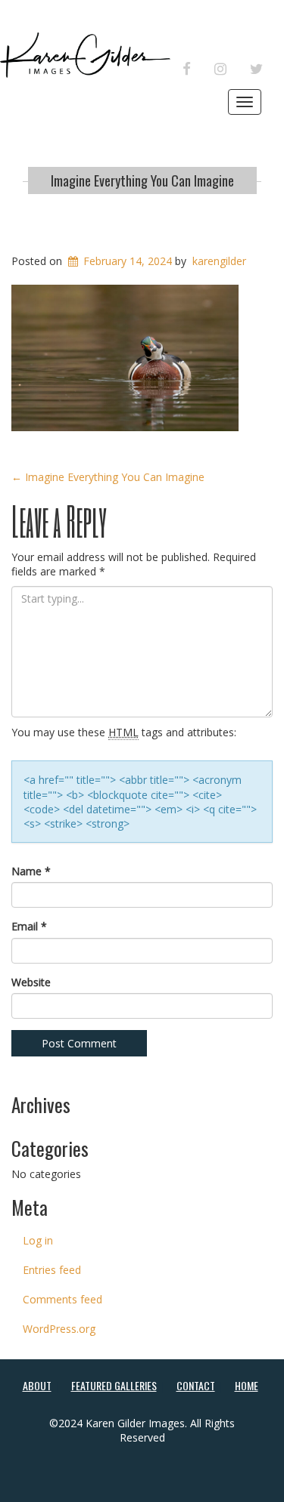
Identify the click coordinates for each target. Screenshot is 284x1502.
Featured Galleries (114, 1385)
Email (29, 926)
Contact (195, 1385)
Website (31, 982)
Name (31, 871)
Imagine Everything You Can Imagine (142, 180)
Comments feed (62, 1299)
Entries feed (52, 1270)
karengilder (219, 261)
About (37, 1385)
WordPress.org (59, 1329)
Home (246, 1385)
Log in (38, 1240)
